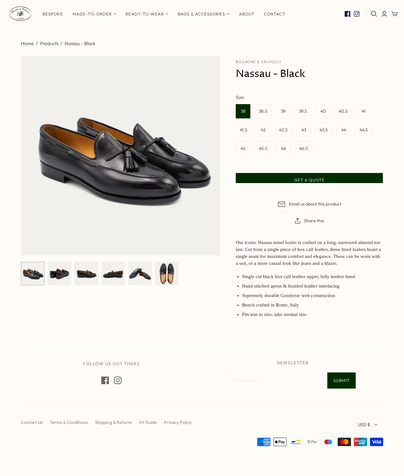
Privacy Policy (178, 422)
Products (49, 43)
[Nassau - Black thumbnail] (33, 273)
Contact (274, 13)
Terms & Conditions (69, 422)
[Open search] (374, 14)
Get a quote (309, 179)
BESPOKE (53, 13)
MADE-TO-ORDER (92, 13)
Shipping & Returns (113, 422)
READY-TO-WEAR (145, 13)
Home (27, 43)
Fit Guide (148, 422)
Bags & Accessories (201, 13)
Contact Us (32, 422)
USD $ (364, 424)
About (246, 13)
